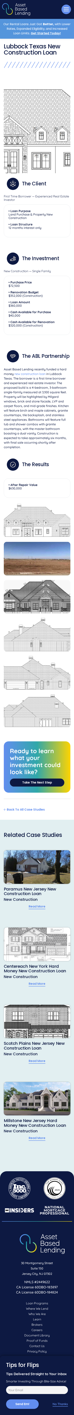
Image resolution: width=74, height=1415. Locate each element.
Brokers (37, 1325)
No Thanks (60, 1404)
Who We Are (37, 1314)
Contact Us (37, 1346)
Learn (37, 1319)
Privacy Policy (37, 1351)
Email (9, 1390)
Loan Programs (37, 1303)
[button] (66, 9)
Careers (37, 1330)
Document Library (37, 1335)
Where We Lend (37, 1308)
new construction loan (30, 374)
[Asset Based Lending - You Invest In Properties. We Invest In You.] (16, 9)
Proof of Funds (37, 1341)
